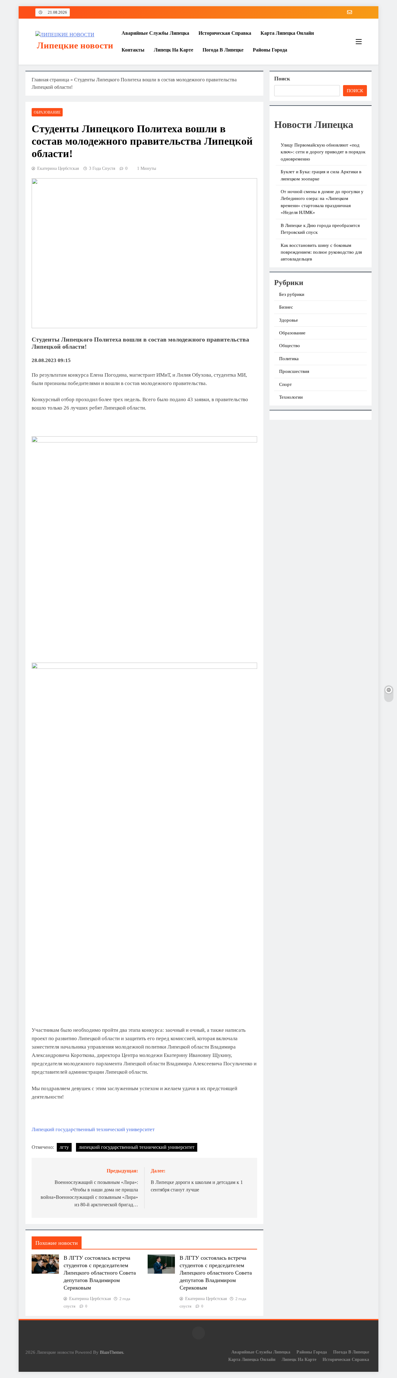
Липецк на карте (173, 49)
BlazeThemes (111, 1352)
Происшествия (294, 371)
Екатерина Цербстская (58, 168)
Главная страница (50, 79)
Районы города (270, 49)
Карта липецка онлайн (287, 33)
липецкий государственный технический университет (136, 1147)
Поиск (282, 78)
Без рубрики (291, 294)
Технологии (291, 397)
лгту (64, 1147)
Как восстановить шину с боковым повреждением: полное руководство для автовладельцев (321, 252)
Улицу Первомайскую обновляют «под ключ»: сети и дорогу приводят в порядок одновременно (323, 152)
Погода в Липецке (223, 49)
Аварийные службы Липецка (155, 33)
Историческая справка (224, 33)
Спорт (285, 384)
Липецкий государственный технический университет (93, 1129)
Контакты (133, 49)
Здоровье (288, 320)
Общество (289, 345)
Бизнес (286, 307)
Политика (289, 358)
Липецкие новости (75, 45)
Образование (47, 112)
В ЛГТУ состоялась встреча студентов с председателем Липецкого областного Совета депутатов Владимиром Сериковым (100, 1273)
